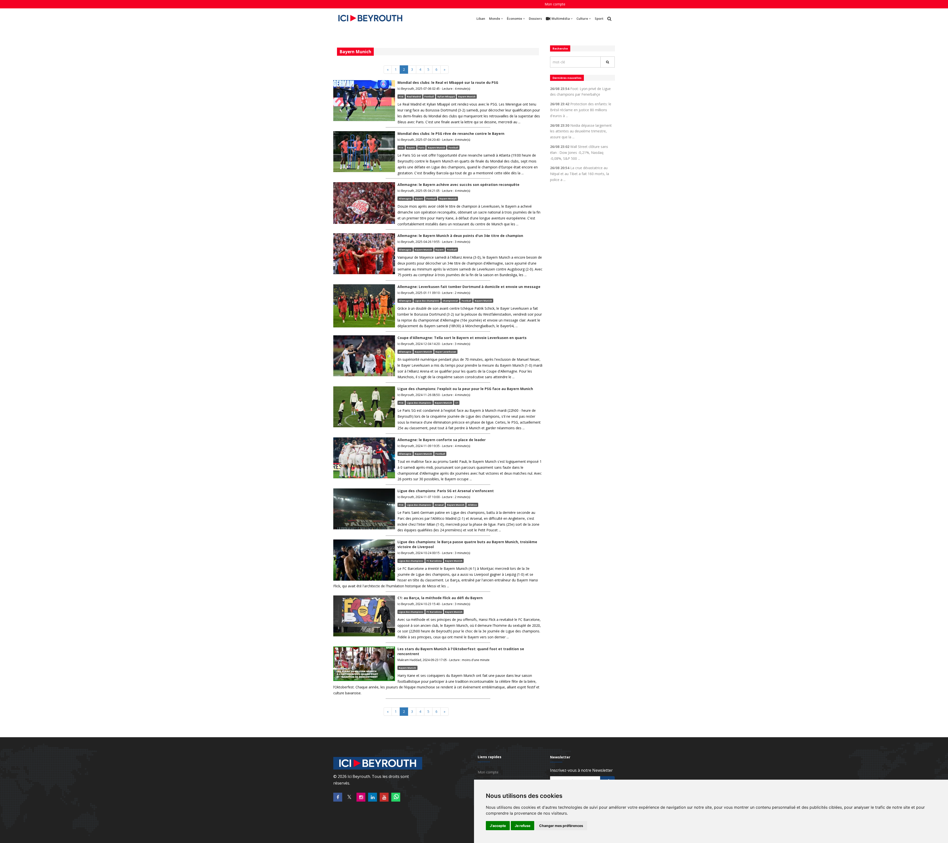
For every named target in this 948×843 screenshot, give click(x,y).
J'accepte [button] (498, 826)
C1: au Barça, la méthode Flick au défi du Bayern (440, 597)
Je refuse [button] (522, 826)
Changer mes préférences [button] (561, 826)
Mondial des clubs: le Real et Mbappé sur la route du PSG (447, 82)
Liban (480, 18)
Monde (494, 18)
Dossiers (535, 18)
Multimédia (561, 18)
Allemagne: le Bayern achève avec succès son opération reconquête (458, 184)
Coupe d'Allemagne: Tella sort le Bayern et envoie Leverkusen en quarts (462, 337)
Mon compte (555, 4)
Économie (514, 18)
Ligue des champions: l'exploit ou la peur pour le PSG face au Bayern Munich (465, 388)
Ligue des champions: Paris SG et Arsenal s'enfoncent (445, 490)
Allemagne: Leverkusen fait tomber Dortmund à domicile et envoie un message (468, 286)
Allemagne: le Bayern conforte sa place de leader (441, 439)
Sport (599, 18)
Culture (582, 18)
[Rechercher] (607, 62)
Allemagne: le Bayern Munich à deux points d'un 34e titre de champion (460, 235)
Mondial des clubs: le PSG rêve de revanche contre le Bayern (450, 133)
